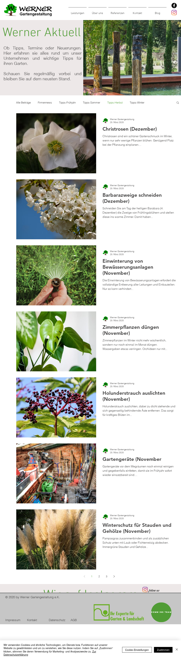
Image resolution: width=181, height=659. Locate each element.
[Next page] (114, 576)
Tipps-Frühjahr (67, 102)
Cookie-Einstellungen (137, 650)
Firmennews (45, 102)
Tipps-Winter (137, 102)
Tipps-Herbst (115, 102)
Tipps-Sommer (91, 102)
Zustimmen (163, 650)
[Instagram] (174, 12)
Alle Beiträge (23, 102)
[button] (177, 103)
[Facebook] (174, 5)
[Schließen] (177, 649)
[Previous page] (84, 576)
